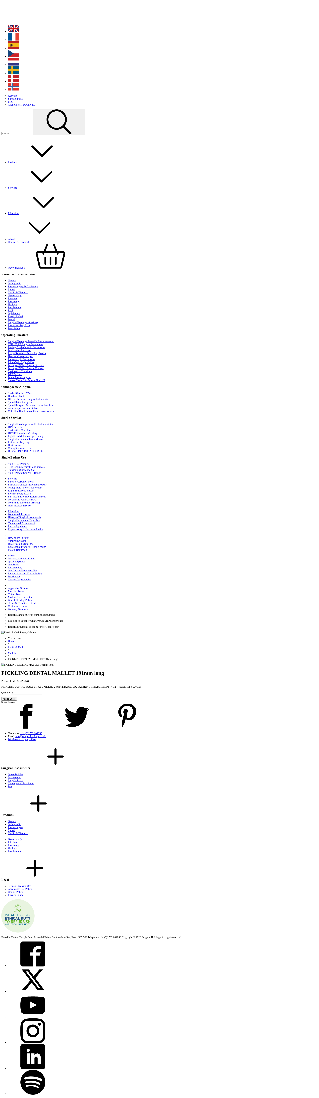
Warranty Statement (18, 609)
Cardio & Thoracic (18, 292)
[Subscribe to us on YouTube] (33, 1016)
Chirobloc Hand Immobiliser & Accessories (31, 411)
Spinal (11, 289)
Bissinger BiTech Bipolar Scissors (26, 365)
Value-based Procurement (21, 523)
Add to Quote (9, 699)
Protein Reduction (17, 549)
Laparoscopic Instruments (21, 359)
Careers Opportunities (19, 579)
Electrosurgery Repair (19, 493)
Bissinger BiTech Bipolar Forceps (26, 368)
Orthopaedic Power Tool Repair (25, 487)
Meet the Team (16, 591)
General (12, 280)
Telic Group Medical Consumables (26, 467)
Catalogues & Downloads (21, 104)
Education (13, 213)
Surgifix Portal (15, 98)
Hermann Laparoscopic (20, 356)
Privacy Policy (15, 895)
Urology (12, 304)
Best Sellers (14, 328)
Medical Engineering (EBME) (24, 502)
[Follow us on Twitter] (33, 991)
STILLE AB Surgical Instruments (25, 344)
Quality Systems (16, 561)
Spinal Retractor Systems (21, 402)
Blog (10, 101)
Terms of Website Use (19, 886)
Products (12, 162)
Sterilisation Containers (20, 371)
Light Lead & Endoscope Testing (25, 436)
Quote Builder (16, 267)
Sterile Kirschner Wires (20, 393)
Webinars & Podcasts (19, 514)
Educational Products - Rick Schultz (27, 546)
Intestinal (12, 298)
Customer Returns (17, 606)
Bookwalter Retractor (19, 350)
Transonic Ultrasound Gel (21, 470)
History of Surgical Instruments (24, 517)
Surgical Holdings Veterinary (23, 322)
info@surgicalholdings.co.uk (30, 736)
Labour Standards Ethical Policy (25, 573)
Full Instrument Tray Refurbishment (27, 496)
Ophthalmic (14, 313)
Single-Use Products (18, 464)
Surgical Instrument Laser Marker (25, 439)
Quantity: (6, 692)
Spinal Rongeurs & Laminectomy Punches (30, 405)
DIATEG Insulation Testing (22, 433)
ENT (10, 310)
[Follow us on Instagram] (33, 1042)
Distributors (14, 576)
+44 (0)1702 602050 (31, 733)
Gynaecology (15, 295)
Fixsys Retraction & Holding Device (27, 353)
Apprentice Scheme (18, 588)
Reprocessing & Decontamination (25, 529)
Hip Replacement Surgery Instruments (28, 399)
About (11, 239)
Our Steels (13, 564)
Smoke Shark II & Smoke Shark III (26, 380)
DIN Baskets (15, 374)
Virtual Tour (14, 594)
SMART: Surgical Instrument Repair (27, 484)
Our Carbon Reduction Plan (22, 570)
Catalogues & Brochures (21, 783)
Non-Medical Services (19, 505)
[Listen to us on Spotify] (33, 1093)
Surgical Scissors (17, 540)
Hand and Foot (16, 396)
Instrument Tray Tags (19, 442)
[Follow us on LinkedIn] (33, 1068)
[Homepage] (23, 20)
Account (12, 95)
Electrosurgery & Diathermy (23, 286)
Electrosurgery (15, 827)
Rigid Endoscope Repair (21, 490)
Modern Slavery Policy (20, 597)
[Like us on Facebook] (33, 965)
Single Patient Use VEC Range (24, 472)
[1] (59, 122)
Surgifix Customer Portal (21, 481)
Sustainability (15, 567)
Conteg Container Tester (21, 448)
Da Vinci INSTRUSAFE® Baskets (26, 451)
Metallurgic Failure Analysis (23, 499)
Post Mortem (14, 307)
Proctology (13, 301)
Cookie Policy (15, 892)
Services (12, 187)
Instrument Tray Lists (19, 325)
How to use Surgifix (18, 537)
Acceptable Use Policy (20, 889)
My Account (14, 777)
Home (11, 641)
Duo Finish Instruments (20, 543)
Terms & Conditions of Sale (22, 603)
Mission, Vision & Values (21, 558)
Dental (11, 319)
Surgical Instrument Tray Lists (24, 520)
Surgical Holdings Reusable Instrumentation (31, 341)
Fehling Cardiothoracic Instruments (26, 347)
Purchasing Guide (17, 526)
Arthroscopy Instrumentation (23, 408)
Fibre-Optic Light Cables (21, 362)
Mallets (12, 653)
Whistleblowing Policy (20, 600)
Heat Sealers (14, 445)
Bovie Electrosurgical (19, 377)
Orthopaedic (14, 283)
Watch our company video (22, 739)
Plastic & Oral (15, 316)
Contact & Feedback (19, 242)
